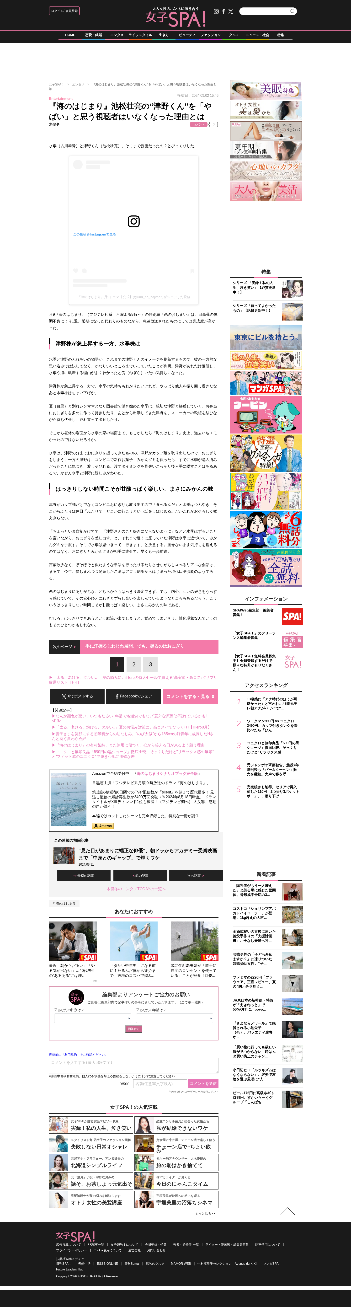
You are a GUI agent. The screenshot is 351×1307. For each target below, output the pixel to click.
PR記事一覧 (95, 1244)
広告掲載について (68, 1244)
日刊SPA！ (64, 1263)
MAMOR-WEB (181, 1263)
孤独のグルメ (155, 1263)
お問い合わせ (156, 1250)
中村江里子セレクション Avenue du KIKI (227, 1263)
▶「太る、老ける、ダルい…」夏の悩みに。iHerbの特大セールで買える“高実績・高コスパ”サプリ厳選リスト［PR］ (133, 679)
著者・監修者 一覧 (186, 1244)
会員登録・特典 (156, 1244)
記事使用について (267, 1244)
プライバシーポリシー (71, 1250)
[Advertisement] (175, 59)
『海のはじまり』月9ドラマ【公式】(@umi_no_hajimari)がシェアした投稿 (133, 297)
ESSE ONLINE (107, 1263)
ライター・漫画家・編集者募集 (227, 1244)
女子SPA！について (124, 1244)
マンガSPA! (271, 1263)
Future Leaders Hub (69, 1269)
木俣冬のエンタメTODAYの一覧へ (136, 889)
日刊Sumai (131, 1263)
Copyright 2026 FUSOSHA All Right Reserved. (88, 1276)
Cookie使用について (108, 1250)
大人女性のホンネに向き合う (175, 8)
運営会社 (134, 1250)
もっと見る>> (205, 1213)
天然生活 (84, 1263)
